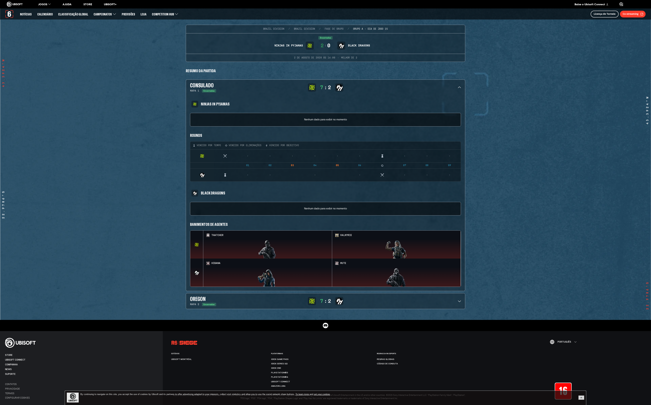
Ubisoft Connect (15, 360)
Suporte (10, 374)
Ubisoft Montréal (181, 359)
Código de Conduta (387, 363)
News (8, 369)
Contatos (11, 384)
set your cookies (322, 394)
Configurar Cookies (17, 397)
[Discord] (325, 325)
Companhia (11, 364)
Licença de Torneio (605, 13)
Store (9, 355)
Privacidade (12, 388)
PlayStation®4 (279, 377)
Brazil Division (273, 29)
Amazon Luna (278, 386)
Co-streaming (630, 13)
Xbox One (276, 368)
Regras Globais (385, 359)
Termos (9, 393)
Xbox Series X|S (279, 363)
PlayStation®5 (279, 372)
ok (581, 398)
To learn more (302, 394)
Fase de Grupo (334, 29)
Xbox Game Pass (280, 359)
